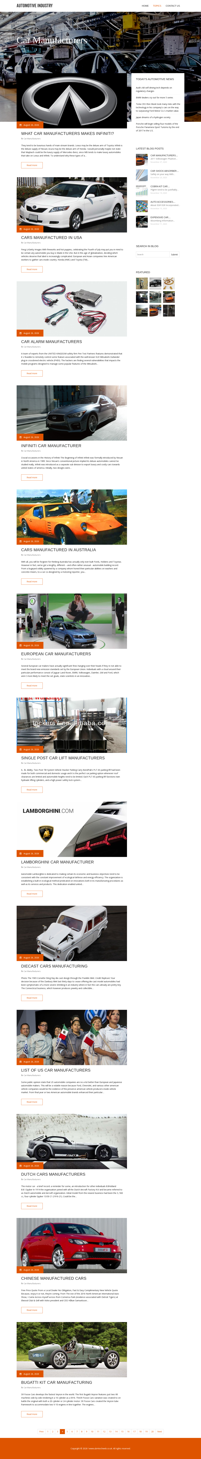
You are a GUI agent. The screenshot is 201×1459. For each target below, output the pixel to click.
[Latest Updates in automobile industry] (155, 283)
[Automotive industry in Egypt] (155, 297)
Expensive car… (161, 217)
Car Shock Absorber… (165, 171)
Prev (41, 1431)
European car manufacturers (56, 654)
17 (134, 1431)
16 (128, 1431)
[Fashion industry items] (169, 283)
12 (104, 1431)
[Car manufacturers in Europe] (155, 311)
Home (145, 6)
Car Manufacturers (32, 138)
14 (116, 1431)
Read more (32, 165)
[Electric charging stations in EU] (142, 283)
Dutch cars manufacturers (53, 1174)
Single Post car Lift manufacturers (63, 758)
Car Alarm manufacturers (51, 342)
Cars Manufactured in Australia (58, 550)
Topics (157, 6)
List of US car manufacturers (55, 1070)
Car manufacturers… (164, 155)
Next (159, 1431)
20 (152, 1431)
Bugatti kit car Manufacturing (56, 1382)
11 (98, 1431)
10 (92, 1431)
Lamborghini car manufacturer (57, 862)
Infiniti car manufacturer (51, 446)
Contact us (173, 6)
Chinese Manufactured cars (53, 1278)
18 (140, 1431)
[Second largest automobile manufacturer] (142, 297)
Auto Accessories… (163, 202)
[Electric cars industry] (169, 311)
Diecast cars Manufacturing (54, 966)
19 (146, 1431)
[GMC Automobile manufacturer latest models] (142, 311)
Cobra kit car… (160, 186)
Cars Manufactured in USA (51, 237)
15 (122, 1431)
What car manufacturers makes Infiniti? (67, 133)
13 (110, 1431)
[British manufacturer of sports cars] (169, 297)
